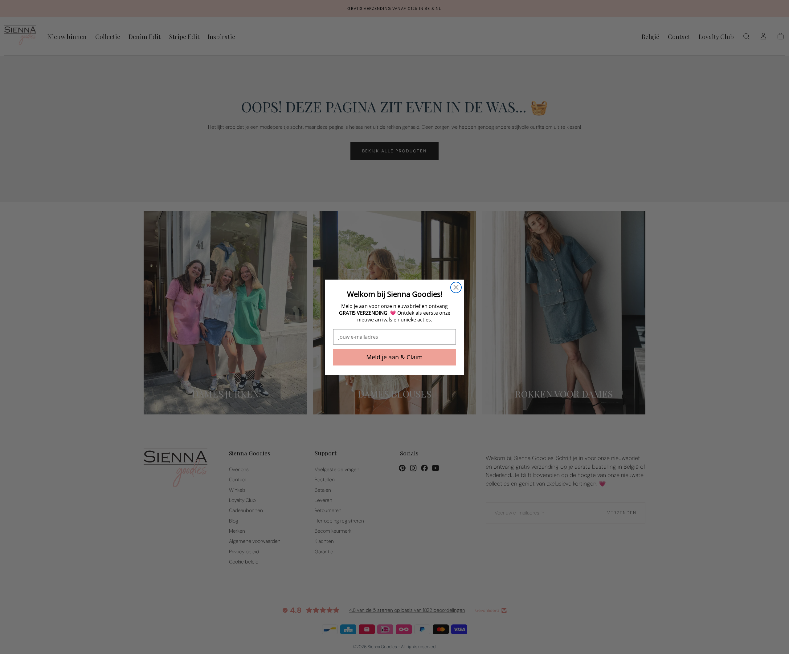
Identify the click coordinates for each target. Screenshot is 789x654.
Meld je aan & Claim (394, 357)
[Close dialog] (456, 287)
